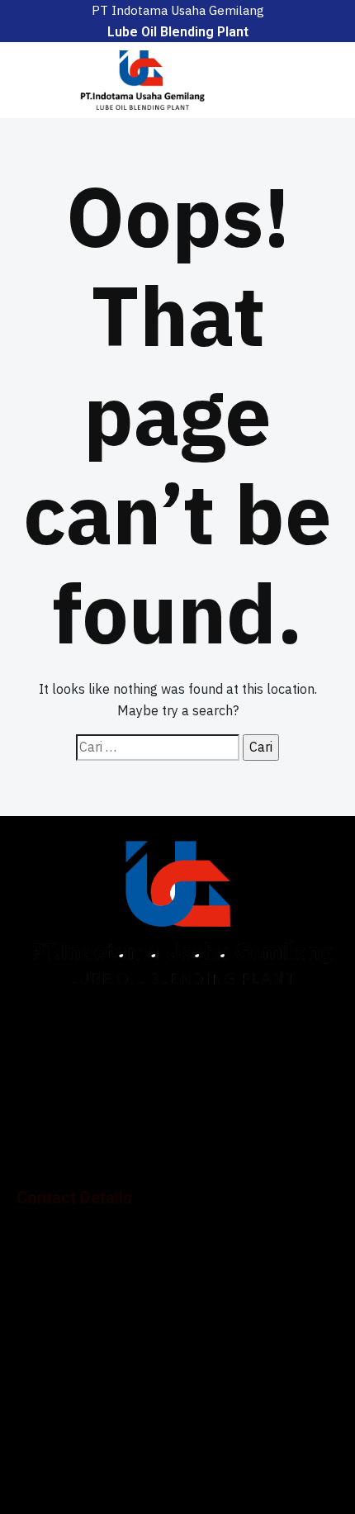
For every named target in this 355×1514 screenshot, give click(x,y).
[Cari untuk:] (157, 747)
